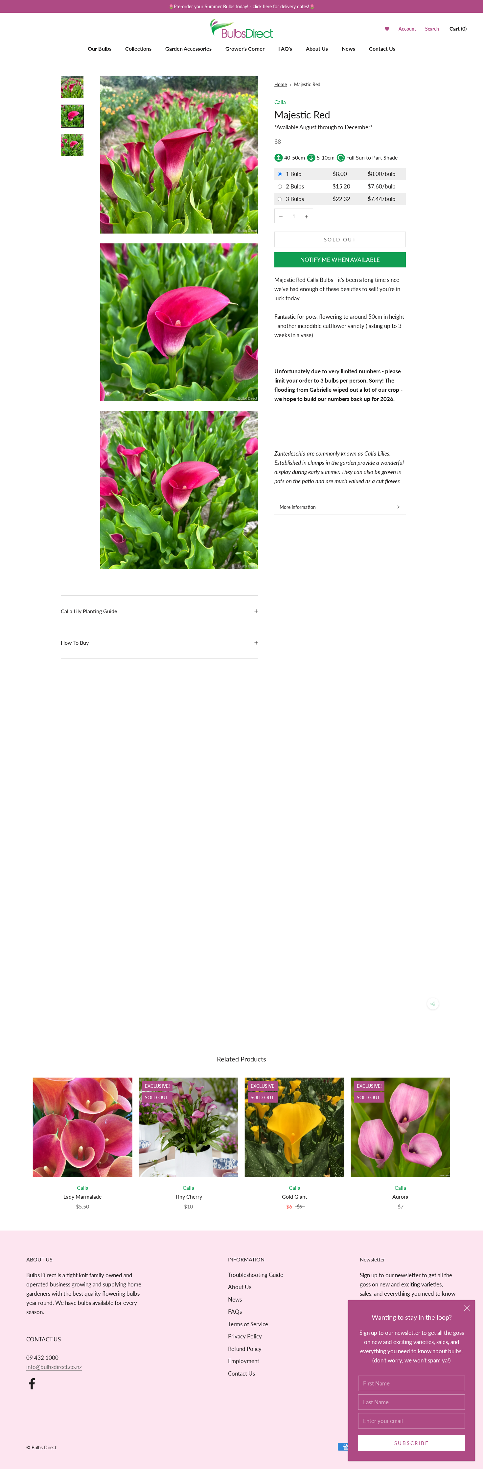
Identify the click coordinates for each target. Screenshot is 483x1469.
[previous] (20, 1137)
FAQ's (285, 48)
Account (407, 29)
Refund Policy (245, 1348)
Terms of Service (248, 1324)
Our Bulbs (99, 48)
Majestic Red (307, 84)
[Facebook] (31, 1383)
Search (432, 29)
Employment (243, 1360)
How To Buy (75, 642)
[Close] (467, 1308)
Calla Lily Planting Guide (89, 611)
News (348, 48)
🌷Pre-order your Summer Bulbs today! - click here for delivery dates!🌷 (241, 6)
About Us (317, 48)
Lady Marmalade (82, 1196)
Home (280, 84)
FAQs (235, 1311)
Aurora (400, 1196)
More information (298, 507)
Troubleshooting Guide (255, 1274)
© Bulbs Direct (41, 1447)
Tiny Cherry (188, 1196)
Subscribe (411, 1443)
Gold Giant (294, 1196)
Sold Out (340, 240)
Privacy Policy (245, 1336)
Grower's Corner (244, 48)
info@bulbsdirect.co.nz (54, 1366)
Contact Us (382, 48)
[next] (462, 1137)
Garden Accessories (188, 48)
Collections (138, 48)
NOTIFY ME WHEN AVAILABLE (340, 260)
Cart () (458, 28)
